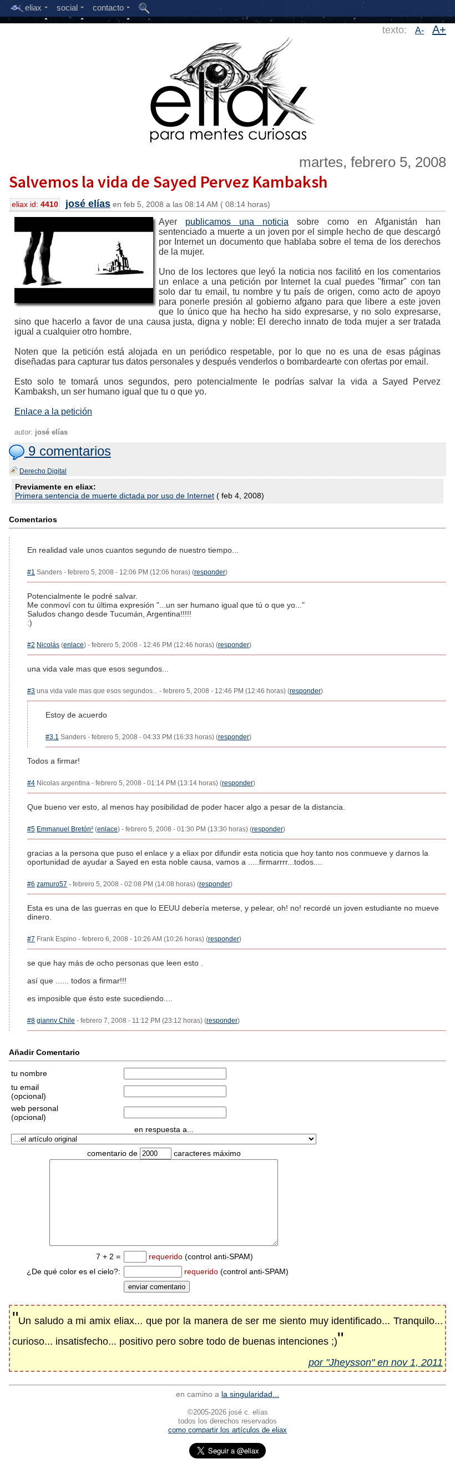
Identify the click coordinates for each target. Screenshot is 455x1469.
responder (209, 572)
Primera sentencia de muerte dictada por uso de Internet (114, 495)
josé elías (87, 203)
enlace (73, 645)
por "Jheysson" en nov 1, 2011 (376, 1362)
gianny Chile (56, 1020)
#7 (31, 939)
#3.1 (52, 737)
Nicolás (48, 645)
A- (419, 30)
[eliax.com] (228, 87)
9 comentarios (67, 450)
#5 (31, 829)
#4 (31, 783)
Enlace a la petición (53, 411)
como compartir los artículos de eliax (227, 1430)
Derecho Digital (43, 471)
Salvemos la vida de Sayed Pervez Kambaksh (168, 181)
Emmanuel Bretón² (65, 829)
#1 (31, 572)
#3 (31, 691)
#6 (31, 884)
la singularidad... (250, 1394)
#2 (31, 645)
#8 (31, 1020)
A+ (439, 29)
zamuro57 (52, 884)
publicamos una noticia (237, 221)
